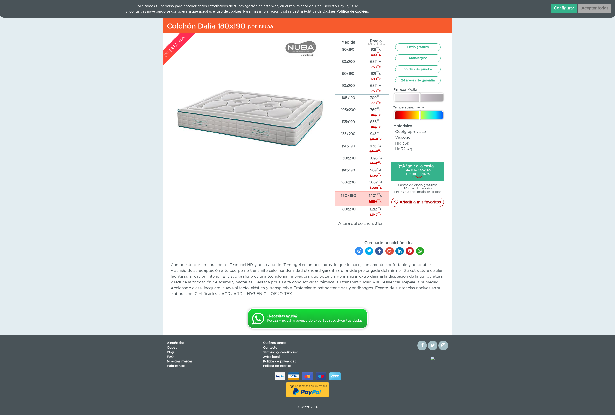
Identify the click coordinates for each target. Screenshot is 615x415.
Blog (170, 352)
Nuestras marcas (179, 361)
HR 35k (402, 143)
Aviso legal (271, 356)
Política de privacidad (280, 361)
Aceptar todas (594, 8)
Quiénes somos (274, 343)
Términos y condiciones (280, 352)
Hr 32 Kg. (404, 149)
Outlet (172, 347)
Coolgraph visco (410, 132)
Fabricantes (176, 366)
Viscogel (403, 137)
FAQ (170, 356)
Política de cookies (277, 366)
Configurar (564, 8)
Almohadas (175, 343)
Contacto (270, 347)
